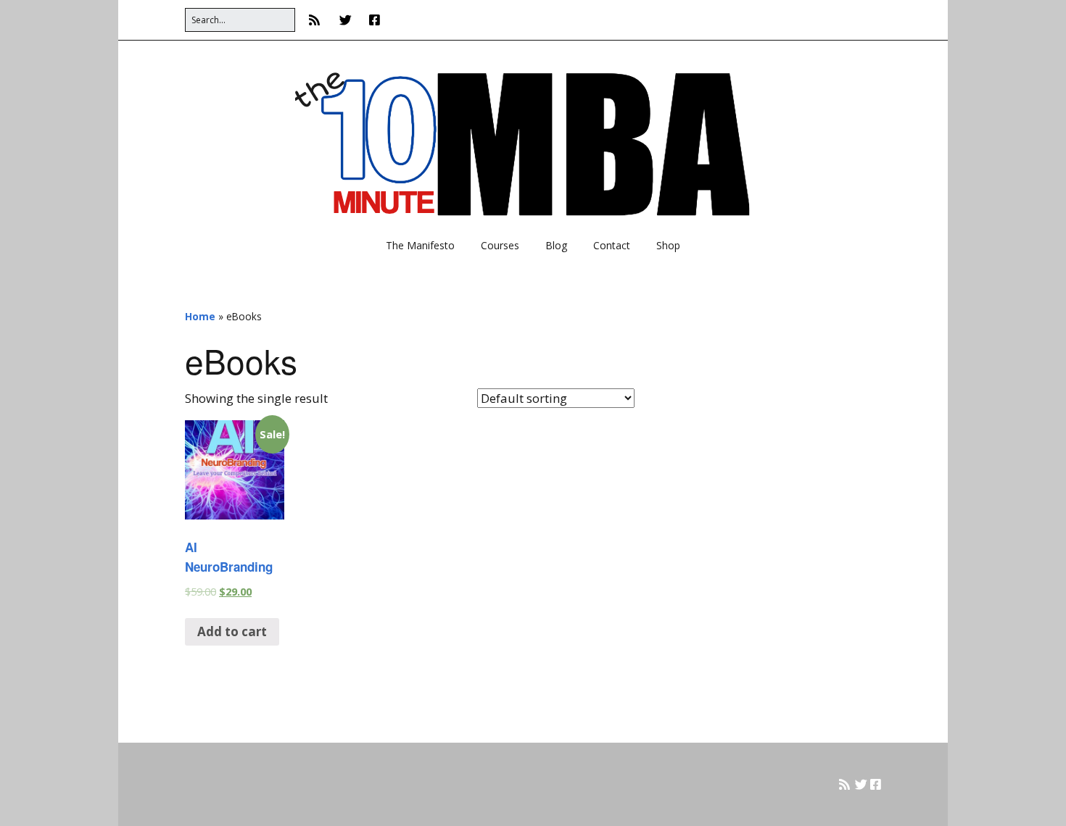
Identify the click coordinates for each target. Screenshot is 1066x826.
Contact (611, 245)
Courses (500, 245)
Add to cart (232, 631)
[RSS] (318, 20)
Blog (556, 245)
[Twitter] (345, 20)
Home (200, 316)
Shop (668, 245)
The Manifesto (420, 245)
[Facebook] (374, 20)
